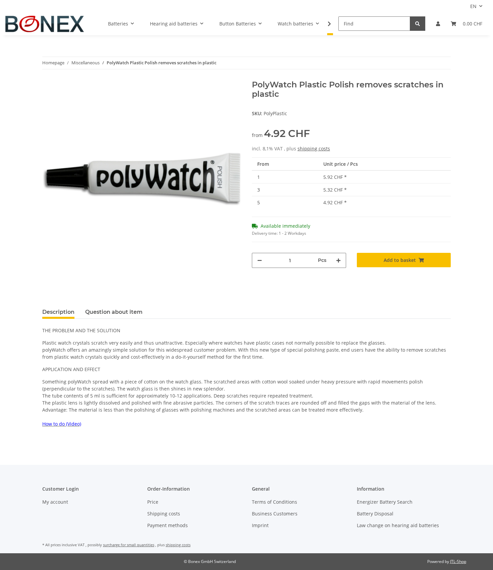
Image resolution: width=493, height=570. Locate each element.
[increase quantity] (338, 260)
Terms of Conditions (274, 502)
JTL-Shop (458, 561)
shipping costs (313, 148)
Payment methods (167, 525)
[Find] (417, 23)
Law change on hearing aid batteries (398, 525)
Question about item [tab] (114, 312)
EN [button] (473, 6)
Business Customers (274, 513)
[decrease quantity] (259, 260)
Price (152, 502)
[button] (438, 23)
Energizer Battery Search (385, 502)
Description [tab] (58, 312)
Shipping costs (163, 513)
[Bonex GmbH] (44, 23)
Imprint (260, 525)
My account (55, 502)
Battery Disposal (375, 513)
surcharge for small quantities (128, 544)
